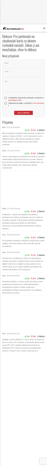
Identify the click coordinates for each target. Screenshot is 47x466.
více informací (38, 103)
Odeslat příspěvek (23, 113)
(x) (28, 130)
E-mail (6, 71)
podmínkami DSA (14, 100)
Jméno (6, 63)
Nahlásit (42, 130)
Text (5, 81)
